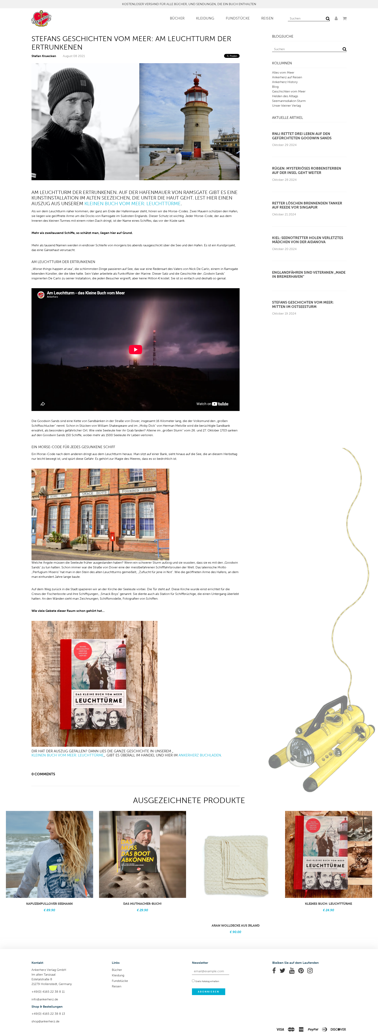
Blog (275, 87)
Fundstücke (238, 18)
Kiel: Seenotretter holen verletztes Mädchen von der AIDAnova (307, 240)
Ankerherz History (285, 82)
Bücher (177, 18)
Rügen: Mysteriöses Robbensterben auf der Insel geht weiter (306, 170)
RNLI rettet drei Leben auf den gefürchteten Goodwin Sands (302, 136)
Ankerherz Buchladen (200, 755)
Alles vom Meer (283, 72)
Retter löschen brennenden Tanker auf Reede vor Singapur (307, 205)
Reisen (267, 18)
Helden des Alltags (285, 96)
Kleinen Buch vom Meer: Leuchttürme (132, 203)
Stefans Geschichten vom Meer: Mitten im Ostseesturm (303, 304)
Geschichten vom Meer (289, 91)
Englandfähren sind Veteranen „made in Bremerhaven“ (309, 275)
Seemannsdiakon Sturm (289, 101)
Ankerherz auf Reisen (287, 77)
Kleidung (205, 18)
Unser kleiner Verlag (286, 105)
